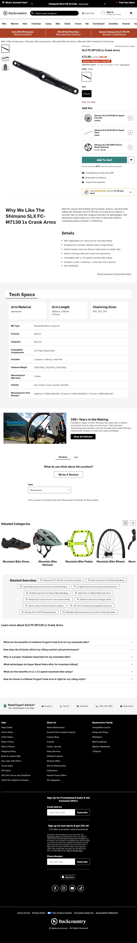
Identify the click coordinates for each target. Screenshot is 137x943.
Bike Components (15, 41)
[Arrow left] (125, 523)
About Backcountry (56, 727)
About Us (51, 722)
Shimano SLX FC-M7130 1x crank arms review (62, 580)
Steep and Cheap (100, 732)
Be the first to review (125, 46)
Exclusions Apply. (53, 837)
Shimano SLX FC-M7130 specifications (40, 612)
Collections (52, 770)
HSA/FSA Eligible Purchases (15, 780)
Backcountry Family (102, 722)
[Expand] (130, 192)
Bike (3, 41)
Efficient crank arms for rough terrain (95, 599)
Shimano (86, 46)
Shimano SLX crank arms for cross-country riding (49, 599)
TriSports (96, 751)
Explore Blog (53, 736)
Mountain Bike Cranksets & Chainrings (96, 41)
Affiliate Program (55, 756)
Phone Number (55, 856)
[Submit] (32, 13)
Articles (50, 741)
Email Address (54, 806)
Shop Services (53, 751)
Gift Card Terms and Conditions (16, 775)
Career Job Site (54, 746)
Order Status (7, 736)
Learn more (124, 65)
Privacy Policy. (78, 850)
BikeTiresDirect (99, 741)
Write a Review (68, 474)
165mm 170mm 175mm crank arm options (46, 606)
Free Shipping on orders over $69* (100, 173)
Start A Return (8, 746)
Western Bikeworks (101, 746)
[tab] (22, 294)
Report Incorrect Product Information (114, 273)
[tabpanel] (68, 349)
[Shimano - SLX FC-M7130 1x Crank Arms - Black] (5, 49)
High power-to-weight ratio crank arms (94, 593)
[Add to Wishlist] (131, 160)
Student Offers (53, 760)
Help (3, 722)
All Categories (53, 780)
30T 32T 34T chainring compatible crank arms (92, 606)
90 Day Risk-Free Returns (95, 178)
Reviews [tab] (63, 456)
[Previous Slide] (32, 3)
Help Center (6, 727)
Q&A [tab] (76, 457)
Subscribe (82, 812)
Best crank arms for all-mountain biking (107, 580)
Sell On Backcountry (56, 765)
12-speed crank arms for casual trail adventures (97, 586)
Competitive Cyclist (101, 727)
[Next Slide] (105, 3)
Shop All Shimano (83, 436)
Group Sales (7, 765)
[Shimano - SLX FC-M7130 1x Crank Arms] (5, 58)
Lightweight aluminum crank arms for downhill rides (45, 586)
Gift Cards (6, 770)
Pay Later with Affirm (11, 760)
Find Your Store (127, 2)
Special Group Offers (56, 775)
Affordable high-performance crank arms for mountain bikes (90, 612)
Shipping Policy (8, 751)
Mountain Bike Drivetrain (64, 41)
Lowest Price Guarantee (95, 182)
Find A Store (7, 732)
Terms (68, 850)
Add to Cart (104, 160)
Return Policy (7, 741)
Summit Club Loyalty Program (61, 732)
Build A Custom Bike (11, 756)
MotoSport (97, 736)
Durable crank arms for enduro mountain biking (48, 593)
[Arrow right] (133, 523)
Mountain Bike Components (38, 41)
